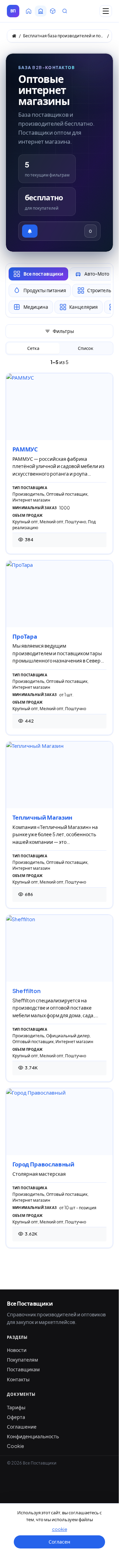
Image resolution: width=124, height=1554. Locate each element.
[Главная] (14, 36)
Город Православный (43, 1164)
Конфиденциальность (33, 1436)
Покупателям (22, 1359)
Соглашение (22, 1426)
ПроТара (24, 636)
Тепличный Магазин (42, 817)
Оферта (16, 1417)
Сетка (33, 348)
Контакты (18, 1379)
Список (85, 348)
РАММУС (25, 449)
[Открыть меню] (106, 11)
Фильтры (63, 331)
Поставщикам (23, 1369)
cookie (59, 1529)
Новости (17, 1350)
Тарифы (16, 1407)
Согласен (59, 1541)
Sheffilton (26, 990)
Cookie (15, 1446)
